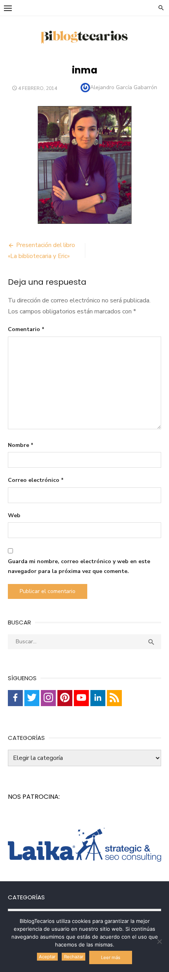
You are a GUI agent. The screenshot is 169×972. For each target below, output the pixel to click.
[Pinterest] (64, 698)
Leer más (110, 957)
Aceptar (47, 956)
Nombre (20, 445)
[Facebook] (15, 698)
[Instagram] (48, 698)
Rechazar (73, 956)
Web (14, 515)
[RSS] (114, 698)
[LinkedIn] (97, 698)
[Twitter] (31, 698)
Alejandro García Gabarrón (123, 87)
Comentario (26, 329)
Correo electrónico (36, 480)
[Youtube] (81, 698)
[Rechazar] (159, 941)
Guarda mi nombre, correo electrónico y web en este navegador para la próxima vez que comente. (79, 566)
